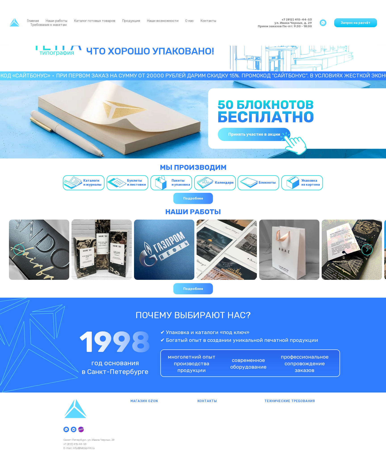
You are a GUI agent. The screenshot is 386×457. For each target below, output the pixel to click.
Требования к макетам (48, 25)
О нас (189, 21)
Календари (224, 183)
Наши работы (56, 21)
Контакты (208, 21)
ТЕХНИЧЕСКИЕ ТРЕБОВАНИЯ (289, 401)
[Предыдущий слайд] (19, 249)
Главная (33, 21)
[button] (355, 22)
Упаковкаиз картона (310, 183)
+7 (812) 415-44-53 (296, 19)
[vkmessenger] (73, 429)
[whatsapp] (323, 22)
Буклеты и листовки (136, 183)
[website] (81, 429)
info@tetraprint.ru (84, 448)
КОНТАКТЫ (207, 401)
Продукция (131, 21)
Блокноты (267, 183)
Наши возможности (162, 21)
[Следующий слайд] (367, 249)
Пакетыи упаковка (181, 183)
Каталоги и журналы (92, 183)
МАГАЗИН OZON (144, 401)
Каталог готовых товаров (94, 21)
